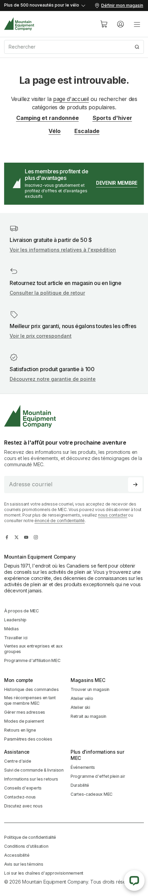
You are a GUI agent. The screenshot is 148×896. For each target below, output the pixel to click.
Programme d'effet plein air (98, 776)
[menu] (137, 24)
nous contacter (112, 515)
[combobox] (74, 47)
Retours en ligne (20, 730)
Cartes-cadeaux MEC (92, 794)
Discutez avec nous (23, 805)
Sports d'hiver (112, 117)
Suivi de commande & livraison (34, 770)
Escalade (86, 131)
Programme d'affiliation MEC (32, 660)
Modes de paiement (24, 721)
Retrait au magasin (88, 716)
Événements (83, 767)
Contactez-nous (20, 797)
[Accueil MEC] (19, 24)
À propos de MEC (21, 610)
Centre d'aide (17, 761)
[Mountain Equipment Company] (74, 416)
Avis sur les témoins (23, 864)
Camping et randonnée (47, 117)
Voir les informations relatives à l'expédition (63, 250)
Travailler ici (16, 637)
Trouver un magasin (90, 689)
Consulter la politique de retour (47, 293)
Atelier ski (80, 707)
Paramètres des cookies (28, 739)
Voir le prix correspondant (41, 336)
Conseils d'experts (23, 788)
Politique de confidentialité (30, 837)
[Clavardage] (134, 880)
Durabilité (80, 785)
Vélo (55, 131)
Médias (11, 628)
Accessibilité (16, 855)
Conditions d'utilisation (26, 846)
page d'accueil (71, 98)
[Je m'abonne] (135, 484)
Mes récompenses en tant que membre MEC (30, 700)
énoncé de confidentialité (59, 520)
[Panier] (104, 24)
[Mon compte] (120, 24)
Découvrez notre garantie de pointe (53, 379)
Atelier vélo (82, 698)
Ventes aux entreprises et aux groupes (33, 648)
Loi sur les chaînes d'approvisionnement (43, 873)
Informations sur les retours (31, 779)
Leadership (15, 619)
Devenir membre (116, 183)
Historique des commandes (31, 689)
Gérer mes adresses (24, 712)
